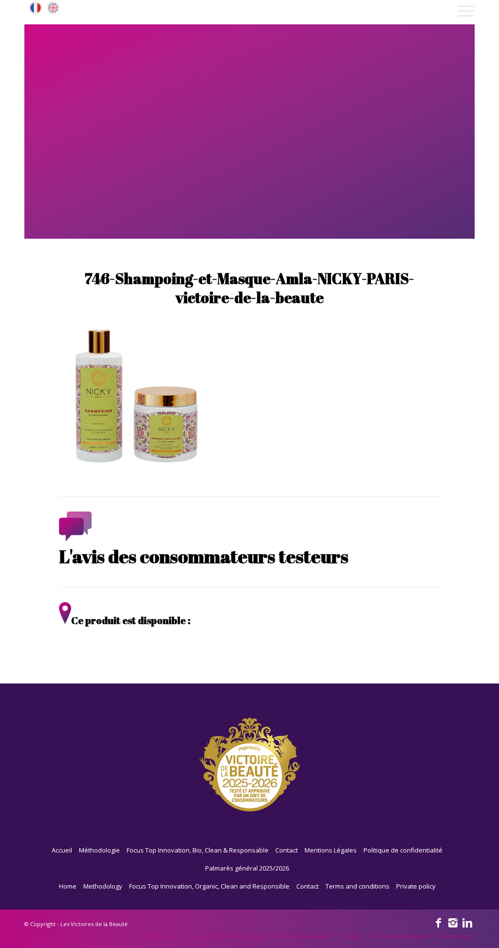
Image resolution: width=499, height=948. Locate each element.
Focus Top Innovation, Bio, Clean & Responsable (198, 850)
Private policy (416, 886)
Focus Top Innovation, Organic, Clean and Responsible (209, 886)
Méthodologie (99, 850)
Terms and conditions (357, 886)
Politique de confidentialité (403, 850)
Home (68, 886)
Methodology (102, 886)
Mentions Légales (331, 850)
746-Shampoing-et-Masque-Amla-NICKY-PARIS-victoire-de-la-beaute (249, 287)
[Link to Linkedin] (467, 922)
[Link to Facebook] (438, 922)
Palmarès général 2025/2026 (247, 868)
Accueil (62, 850)
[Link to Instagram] (452, 922)
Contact (286, 850)
